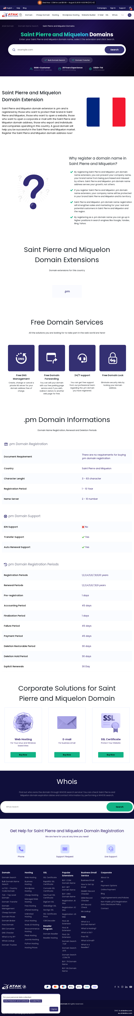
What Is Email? (87, 940)
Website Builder (89, 15)
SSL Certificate (50, 877)
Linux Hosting (31, 920)
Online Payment (108, 889)
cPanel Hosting (31, 910)
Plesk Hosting (31, 935)
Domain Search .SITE (69, 949)
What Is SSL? (86, 932)
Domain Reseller (50, 933)
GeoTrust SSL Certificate (49, 896)
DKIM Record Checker (86, 899)
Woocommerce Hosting (32, 930)
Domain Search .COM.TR (69, 956)
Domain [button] (28, 15)
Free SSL (84, 936)
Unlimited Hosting (29, 915)
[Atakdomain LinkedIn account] (126, 987)
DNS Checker (8, 932)
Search (114, 49)
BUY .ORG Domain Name (68, 895)
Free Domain (8, 924)
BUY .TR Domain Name (69, 963)
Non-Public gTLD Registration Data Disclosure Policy (114, 903)
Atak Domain (8, 26)
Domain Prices (8, 916)
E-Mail (100, 15)
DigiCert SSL (48, 901)
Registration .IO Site (69, 908)
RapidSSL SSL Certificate (49, 883)
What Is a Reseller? (85, 946)
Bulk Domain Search (56, 60)
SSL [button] (107, 15)
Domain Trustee (9, 945)
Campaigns (102, 8)
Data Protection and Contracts (16, 1001)
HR (102, 881)
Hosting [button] (55, 15)
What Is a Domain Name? (88, 923)
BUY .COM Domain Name (68, 881)
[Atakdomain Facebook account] (115, 987)
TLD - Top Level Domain (9, 896)
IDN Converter (8, 928)
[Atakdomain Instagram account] (122, 987)
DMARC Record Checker (88, 892)
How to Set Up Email (87, 885)
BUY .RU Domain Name (69, 969)
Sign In (113, 8)
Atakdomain (62, 1004)
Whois (115, 15)
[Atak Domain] (12, 15)
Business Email (87, 880)
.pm (67, 291)
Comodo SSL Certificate (49, 889)
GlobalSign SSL (49, 906)
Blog (24, 8)
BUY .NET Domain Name (68, 888)
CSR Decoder (49, 920)
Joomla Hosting (32, 939)
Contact (105, 908)
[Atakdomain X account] (118, 987)
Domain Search (9, 877)
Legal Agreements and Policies (115, 897)
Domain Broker (8, 920)
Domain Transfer (82, 60)
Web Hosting (30, 877)
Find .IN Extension (66, 929)
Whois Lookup (8, 941)
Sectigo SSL (48, 910)
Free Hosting (30, 906)
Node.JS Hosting (32, 924)
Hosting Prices (31, 947)
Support (122, 8)
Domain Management (8, 907)
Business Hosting (28, 883)
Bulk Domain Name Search (10, 883)
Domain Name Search (28, 26)
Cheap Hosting (31, 895)
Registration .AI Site (69, 902)
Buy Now (23, 754)
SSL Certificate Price (50, 915)
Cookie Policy (36, 1001)
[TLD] (129, 15)
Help (18, 8)
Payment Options (109, 885)
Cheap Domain (43, 15)
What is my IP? (8, 936)
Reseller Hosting (50, 938)
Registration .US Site (69, 915)
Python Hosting (31, 943)
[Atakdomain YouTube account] (130, 987)
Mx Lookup (86, 911)
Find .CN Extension (66, 935)
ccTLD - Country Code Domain (9, 889)
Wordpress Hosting (70, 15)
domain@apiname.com (24, 1013)
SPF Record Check (86, 906)
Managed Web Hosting (31, 900)
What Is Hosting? (88, 928)
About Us (105, 877)
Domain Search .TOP (69, 942)
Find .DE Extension (66, 922)
